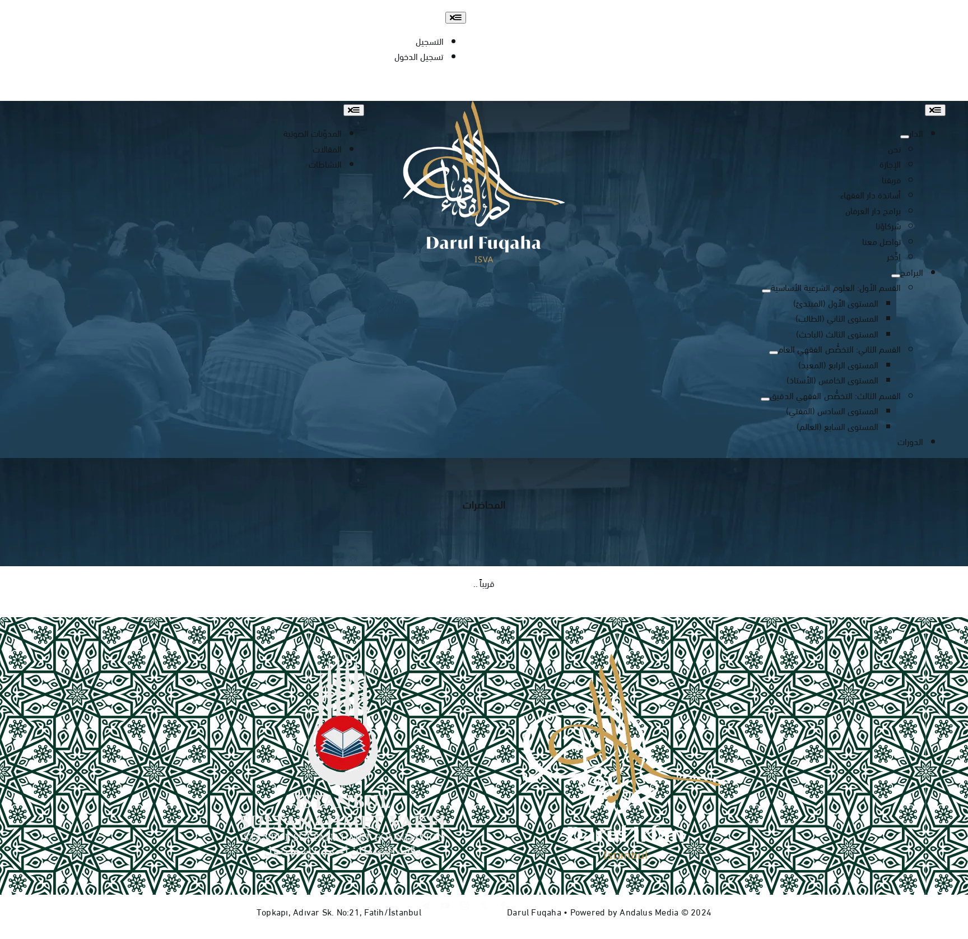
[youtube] (896, 12)
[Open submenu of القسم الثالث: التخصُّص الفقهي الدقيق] (765, 399)
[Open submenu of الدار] (904, 136)
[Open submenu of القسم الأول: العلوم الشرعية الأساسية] (766, 291)
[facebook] (936, 12)
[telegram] (876, 12)
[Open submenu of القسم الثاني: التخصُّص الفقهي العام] (773, 352)
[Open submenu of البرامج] (895, 275)
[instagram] (916, 12)
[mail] (857, 12)
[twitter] (484, 905)
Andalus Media (649, 911)
